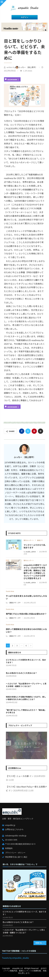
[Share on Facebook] (21, 431)
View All (39, 943)
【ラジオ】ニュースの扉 (17, 776)
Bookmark (13, 79)
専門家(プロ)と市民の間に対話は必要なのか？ (26, 613)
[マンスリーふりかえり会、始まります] (14, 544)
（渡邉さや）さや (14, 602)
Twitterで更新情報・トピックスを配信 (19, 951)
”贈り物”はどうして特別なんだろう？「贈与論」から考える (26, 711)
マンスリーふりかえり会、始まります (35, 546)
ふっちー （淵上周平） (28, 67)
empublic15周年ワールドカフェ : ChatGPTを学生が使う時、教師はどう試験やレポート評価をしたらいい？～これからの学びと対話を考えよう (35, 572)
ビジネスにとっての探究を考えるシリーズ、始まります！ (26, 661)
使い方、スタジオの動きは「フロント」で (20, 864)
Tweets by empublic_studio (15, 957)
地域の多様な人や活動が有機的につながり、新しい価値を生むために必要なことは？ (26, 698)
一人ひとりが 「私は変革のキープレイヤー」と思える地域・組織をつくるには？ (26, 684)
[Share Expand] (40, 431)
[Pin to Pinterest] (34, 431)
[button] (8, 745)
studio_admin (31, 551)
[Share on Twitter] (28, 431)
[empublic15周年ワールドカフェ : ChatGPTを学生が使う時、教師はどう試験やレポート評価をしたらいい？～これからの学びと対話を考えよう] (14, 565)
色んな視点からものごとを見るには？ (21, 673)
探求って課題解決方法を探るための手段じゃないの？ (26, 630)
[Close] (3, 3)
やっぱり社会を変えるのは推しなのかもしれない (26, 597)
